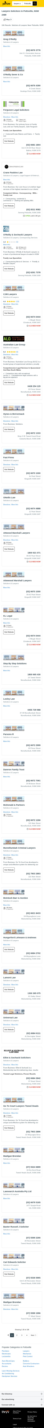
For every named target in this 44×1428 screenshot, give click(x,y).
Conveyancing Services (28, 238)
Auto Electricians (8, 1361)
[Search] (35, 3)
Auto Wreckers (28, 1366)
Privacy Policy (32, 1412)
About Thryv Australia (17, 1412)
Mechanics (27, 1354)
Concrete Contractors (31, 1364)
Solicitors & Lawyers (11, 42)
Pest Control (27, 1356)
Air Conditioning (8, 1373)
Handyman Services (9, 1376)
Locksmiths (6, 1356)
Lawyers (26, 1351)
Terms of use (17, 1418)
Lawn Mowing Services (10, 1371)
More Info (6, 46)
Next (32, 1335)
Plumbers (5, 1351)
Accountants (6, 1364)
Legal (15, 1424)
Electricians (6, 1354)
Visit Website (9, 141)
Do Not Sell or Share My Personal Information (32, 1418)
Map (8, 19)
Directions (6, 117)
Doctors (5, 1366)
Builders (26, 1361)
